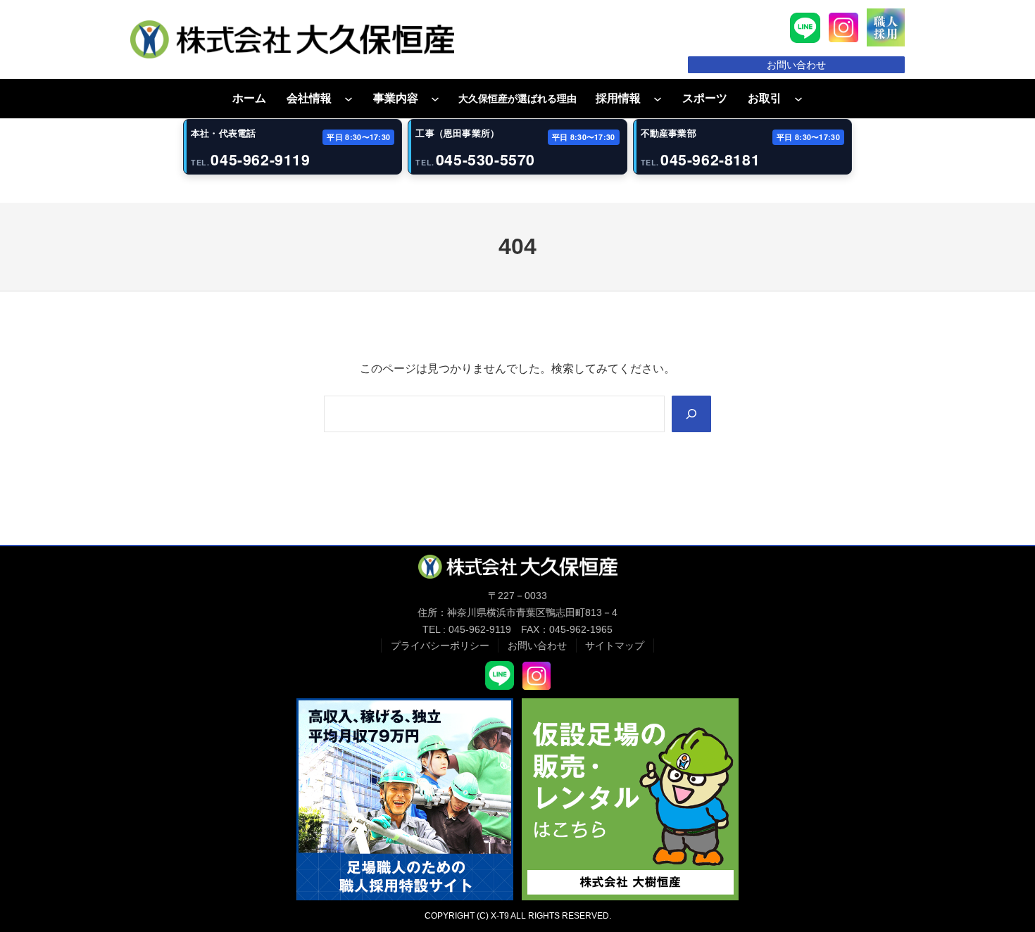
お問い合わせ (796, 64)
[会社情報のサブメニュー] (348, 98)
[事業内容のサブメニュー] (435, 98)
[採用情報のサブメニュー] (657, 98)
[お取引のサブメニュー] (798, 98)
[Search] (691, 414)
